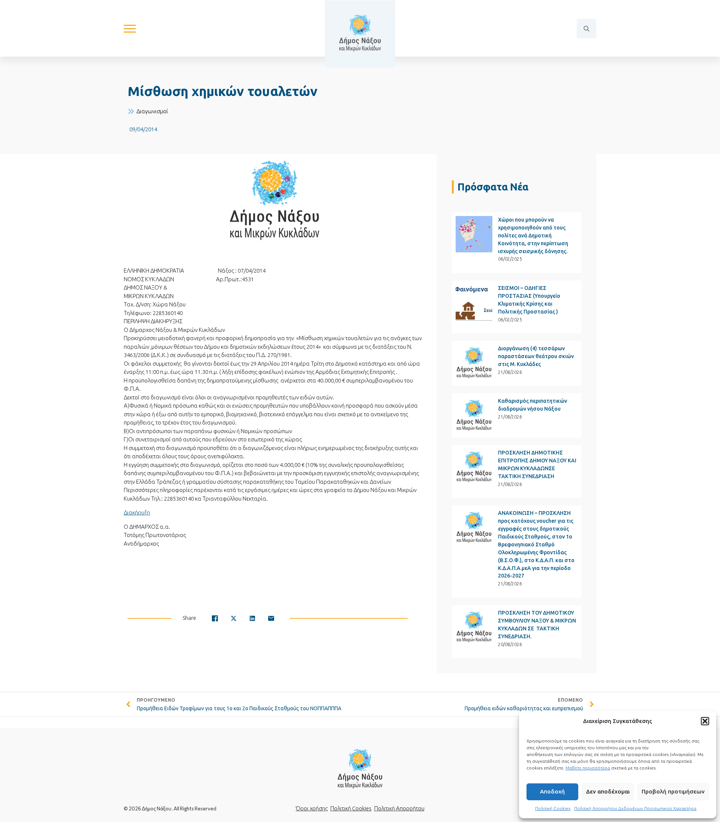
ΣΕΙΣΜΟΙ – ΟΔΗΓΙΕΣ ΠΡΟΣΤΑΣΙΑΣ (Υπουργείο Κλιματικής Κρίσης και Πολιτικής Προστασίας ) (529, 300)
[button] (705, 721)
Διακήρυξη (137, 512)
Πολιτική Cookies (552, 808)
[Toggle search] (586, 28)
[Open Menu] (130, 28)
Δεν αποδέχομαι (608, 791)
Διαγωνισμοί (152, 111)
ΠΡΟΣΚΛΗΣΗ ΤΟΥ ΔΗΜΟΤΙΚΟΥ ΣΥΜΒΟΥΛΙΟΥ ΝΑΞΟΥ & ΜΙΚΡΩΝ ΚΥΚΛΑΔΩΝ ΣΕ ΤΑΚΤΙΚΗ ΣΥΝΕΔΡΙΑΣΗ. (537, 624)
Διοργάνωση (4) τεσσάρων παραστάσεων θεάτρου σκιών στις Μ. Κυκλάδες (536, 356)
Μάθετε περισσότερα (588, 767)
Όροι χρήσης (312, 808)
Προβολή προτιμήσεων (673, 791)
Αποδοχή (552, 791)
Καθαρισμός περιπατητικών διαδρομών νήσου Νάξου (532, 405)
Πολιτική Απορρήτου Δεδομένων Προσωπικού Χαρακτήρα (635, 808)
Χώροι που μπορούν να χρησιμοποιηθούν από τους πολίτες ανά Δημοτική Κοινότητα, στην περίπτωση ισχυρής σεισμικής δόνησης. (533, 235)
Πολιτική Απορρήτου (399, 808)
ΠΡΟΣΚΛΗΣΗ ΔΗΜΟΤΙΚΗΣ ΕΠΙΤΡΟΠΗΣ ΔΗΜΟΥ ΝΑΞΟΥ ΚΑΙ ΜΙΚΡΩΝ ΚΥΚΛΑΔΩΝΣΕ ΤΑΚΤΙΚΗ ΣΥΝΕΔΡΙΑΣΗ (537, 464)
